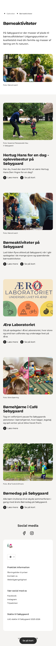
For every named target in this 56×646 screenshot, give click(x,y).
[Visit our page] (32, 533)
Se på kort (28, 640)
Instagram (12, 599)
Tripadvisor (12, 603)
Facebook (12, 596)
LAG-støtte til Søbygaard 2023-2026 (23, 619)
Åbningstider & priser (17, 572)
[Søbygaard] (10, 546)
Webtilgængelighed (17, 579)
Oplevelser (11, 14)
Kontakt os (12, 576)
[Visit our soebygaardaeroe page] (24, 533)
